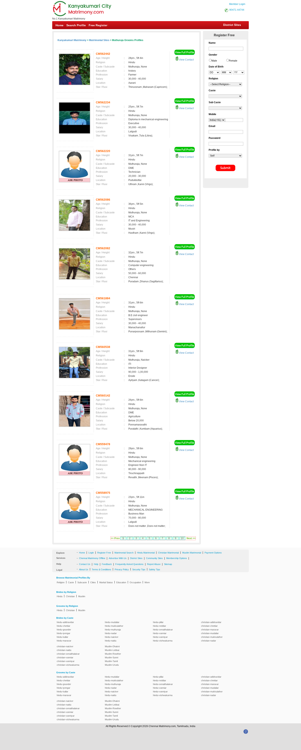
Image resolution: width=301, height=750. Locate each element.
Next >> (191, 538)
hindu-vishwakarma (162, 640)
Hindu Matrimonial (146, 552)
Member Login (237, 4)
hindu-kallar (62, 637)
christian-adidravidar (211, 622)
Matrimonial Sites (99, 40)
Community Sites (154, 558)
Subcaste (82, 582)
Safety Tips (154, 569)
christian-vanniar (65, 657)
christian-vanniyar (66, 661)
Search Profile (76, 25)
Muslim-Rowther (113, 654)
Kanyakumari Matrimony (72, 40)
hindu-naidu (110, 640)
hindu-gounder (64, 629)
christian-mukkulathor (212, 637)
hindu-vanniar (159, 633)
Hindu (59, 596)
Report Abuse (154, 564)
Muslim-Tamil (111, 661)
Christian (70, 596)
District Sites (232, 24)
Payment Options (213, 552)
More (147, 582)
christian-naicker (65, 646)
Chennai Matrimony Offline (92, 558)
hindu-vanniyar (160, 637)
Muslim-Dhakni (112, 646)
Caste (71, 582)
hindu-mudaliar (112, 622)
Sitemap (168, 564)
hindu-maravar (64, 640)
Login (91, 552)
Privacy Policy (122, 569)
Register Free (104, 552)
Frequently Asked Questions (129, 564)
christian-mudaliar (210, 633)
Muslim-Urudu (112, 665)
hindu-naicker (111, 637)
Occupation (135, 582)
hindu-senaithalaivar (163, 629)
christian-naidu (64, 650)
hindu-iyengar (63, 633)
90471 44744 (236, 9)
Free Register (98, 25)
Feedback (107, 564)
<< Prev (115, 538)
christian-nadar (208, 640)
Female (233, 60)
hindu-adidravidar (65, 622)
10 (182, 538)
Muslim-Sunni (111, 657)
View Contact (186, 59)
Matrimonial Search (124, 552)
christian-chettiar (209, 626)
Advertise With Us (118, 558)
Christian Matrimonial (168, 552)
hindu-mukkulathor (114, 626)
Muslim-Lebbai (112, 650)
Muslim (81, 596)
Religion (60, 582)
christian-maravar (210, 629)
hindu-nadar (111, 633)
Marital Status (106, 582)
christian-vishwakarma (68, 665)
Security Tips (138, 569)
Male (214, 60)
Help (96, 564)
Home (59, 25)
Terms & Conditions (101, 569)
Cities (93, 582)
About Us (83, 569)
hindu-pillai (158, 622)
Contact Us (84, 564)
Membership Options (176, 558)
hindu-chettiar (63, 626)
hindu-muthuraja (113, 629)
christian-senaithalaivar (68, 654)
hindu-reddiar (159, 626)
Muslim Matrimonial (191, 552)
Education (121, 582)
